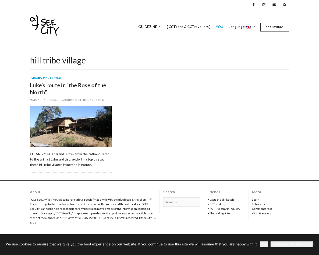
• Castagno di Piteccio (221, 199)
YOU (219, 26)
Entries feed (259, 204)
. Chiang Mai (39, 78)
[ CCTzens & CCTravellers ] (188, 26)
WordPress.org (261, 213)
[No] (313, 244)
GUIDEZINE (147, 26)
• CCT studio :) (216, 204)
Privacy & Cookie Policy (291, 244)
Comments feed (262, 208)
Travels (56, 78)
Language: (237, 26)
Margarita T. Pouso (44, 99)
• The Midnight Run (219, 213)
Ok (264, 244)
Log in (255, 199)
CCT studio (275, 27)
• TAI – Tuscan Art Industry (224, 208)
